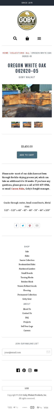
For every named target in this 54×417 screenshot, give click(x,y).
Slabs (27, 256)
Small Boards (27, 273)
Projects (27, 322)
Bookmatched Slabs (27, 264)
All (27, 53)
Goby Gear (27, 299)
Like (16, 225)
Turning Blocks (27, 277)
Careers (27, 330)
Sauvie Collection (27, 260)
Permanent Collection (27, 294)
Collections (17, 53)
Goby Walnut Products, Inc (34, 395)
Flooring (27, 290)
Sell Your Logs (27, 326)
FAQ (27, 317)
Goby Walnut (27, 77)
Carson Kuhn (17, 188)
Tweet (23, 225)
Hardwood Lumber (27, 268)
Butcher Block (27, 281)
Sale (27, 251)
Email (37, 225)
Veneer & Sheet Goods (27, 286)
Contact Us (27, 313)
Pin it (30, 225)
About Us (27, 309)
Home (5, 53)
